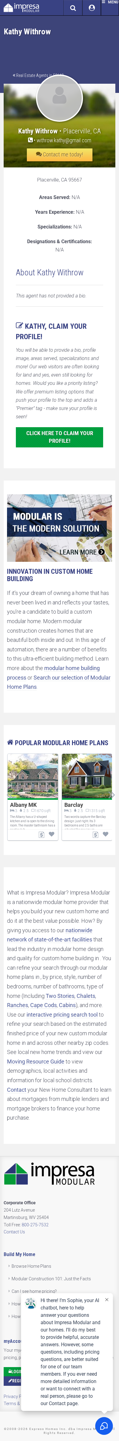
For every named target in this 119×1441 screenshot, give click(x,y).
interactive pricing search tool (62, 1014)
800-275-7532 (35, 1224)
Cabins (67, 1005)
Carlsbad (32, 805)
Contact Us (14, 1231)
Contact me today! (62, 154)
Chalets (86, 996)
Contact (16, 1089)
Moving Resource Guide (35, 1061)
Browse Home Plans (31, 1266)
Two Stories (60, 996)
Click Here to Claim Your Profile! (59, 437)
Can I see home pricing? (34, 1291)
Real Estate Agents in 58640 (39, 75)
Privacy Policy (17, 1396)
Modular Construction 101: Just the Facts (51, 1278)
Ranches (17, 1005)
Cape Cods (43, 1005)
